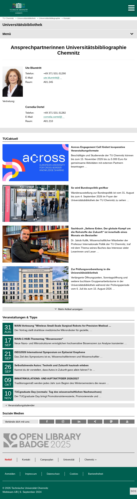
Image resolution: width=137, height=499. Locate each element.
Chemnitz (89, 459)
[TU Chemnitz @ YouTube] (127, 422)
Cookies (74, 474)
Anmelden (10, 474)
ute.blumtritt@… (53, 77)
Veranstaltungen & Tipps (19, 317)
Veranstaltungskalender (21, 405)
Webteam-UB (10, 491)
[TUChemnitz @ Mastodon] (111, 422)
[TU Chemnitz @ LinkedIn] (79, 422)
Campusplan (46, 459)
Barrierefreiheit (95, 474)
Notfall (8, 459)
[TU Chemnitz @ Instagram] (62, 422)
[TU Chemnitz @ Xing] (95, 422)
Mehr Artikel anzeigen (70, 309)
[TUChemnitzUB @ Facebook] (46, 422)
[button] (127, 8)
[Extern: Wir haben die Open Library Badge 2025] (42, 441)
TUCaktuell (10, 138)
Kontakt (26, 459)
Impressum (31, 474)
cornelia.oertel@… (54, 116)
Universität (68, 459)
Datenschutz (53, 474)
